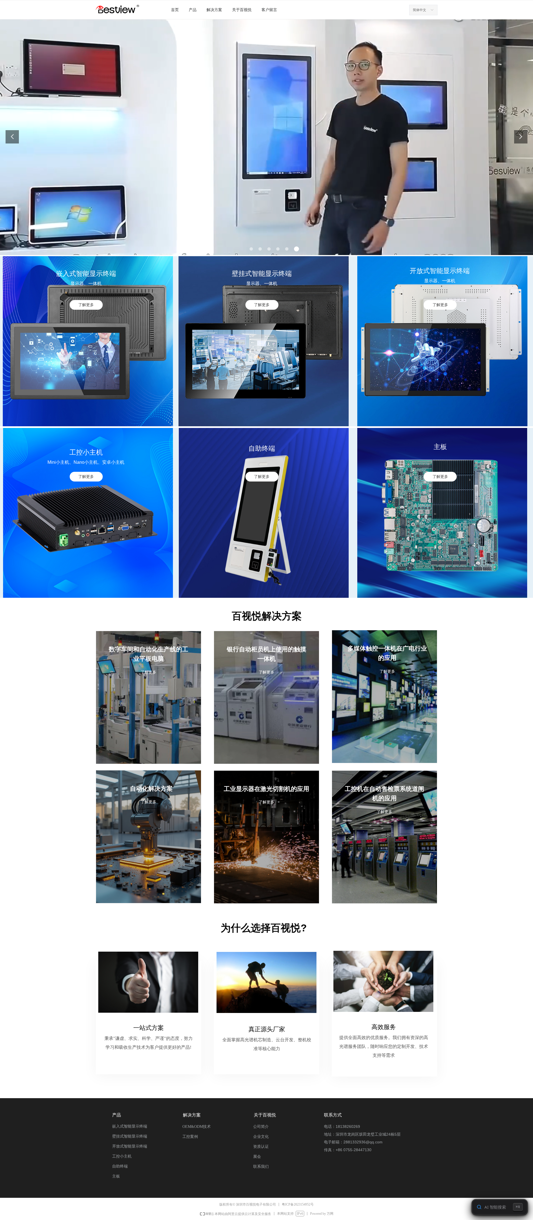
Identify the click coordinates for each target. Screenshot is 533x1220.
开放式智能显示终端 (129, 1146)
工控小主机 (122, 1156)
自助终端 (120, 1166)
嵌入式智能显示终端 (129, 1126)
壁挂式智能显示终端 (129, 1136)
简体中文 (419, 10)
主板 (116, 1176)
